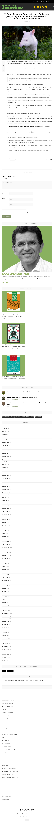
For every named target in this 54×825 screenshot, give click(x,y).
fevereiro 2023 (5, 541)
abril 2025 (4, 470)
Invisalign (3, 737)
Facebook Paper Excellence (7, 728)
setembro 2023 (5, 522)
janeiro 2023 (5, 544)
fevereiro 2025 (5, 475)
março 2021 (4, 605)
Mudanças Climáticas (25, 416)
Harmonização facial (5, 740)
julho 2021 (4, 594)
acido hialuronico (11, 762)
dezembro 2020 (5, 613)
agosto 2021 (4, 591)
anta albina (12, 159)
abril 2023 (4, 536)
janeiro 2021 (4, 610)
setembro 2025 (5, 456)
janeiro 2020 (5, 643)
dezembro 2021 (5, 580)
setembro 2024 (5, 489)
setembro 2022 (5, 555)
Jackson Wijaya (6, 786)
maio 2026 (4, 434)
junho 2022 (4, 563)
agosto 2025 (5, 459)
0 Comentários (15, 394)
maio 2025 (4, 467)
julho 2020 (4, 627)
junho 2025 (4, 464)
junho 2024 (4, 497)
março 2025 (4, 472)
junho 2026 (4, 431)
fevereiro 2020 (5, 640)
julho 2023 (4, 527)
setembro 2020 (5, 621)
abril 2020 (4, 635)
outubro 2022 (5, 552)
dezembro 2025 (5, 448)
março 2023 (4, 538)
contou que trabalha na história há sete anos (24, 126)
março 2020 (4, 638)
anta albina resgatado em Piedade (20, 61)
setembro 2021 (5, 588)
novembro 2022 (5, 550)
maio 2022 (4, 566)
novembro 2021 (5, 583)
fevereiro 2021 (5, 607)
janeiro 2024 (5, 511)
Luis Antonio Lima (7, 690)
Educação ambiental (5, 416)
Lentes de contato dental (6, 724)
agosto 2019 (4, 657)
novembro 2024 (5, 483)
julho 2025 (4, 461)
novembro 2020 (5, 616)
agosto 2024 (5, 492)
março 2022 (4, 572)
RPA (9, 780)
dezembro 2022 (5, 547)
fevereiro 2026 (5, 442)
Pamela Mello (7, 765)
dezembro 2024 (5, 481)
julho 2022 (4, 561)
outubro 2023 (5, 519)
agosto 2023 (5, 525)
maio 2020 (4, 632)
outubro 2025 (5, 453)
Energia (12, 416)
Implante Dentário (5, 793)
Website (3, 204)
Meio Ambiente (27, 21)
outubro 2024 (5, 486)
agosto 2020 (5, 624)
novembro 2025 (5, 450)
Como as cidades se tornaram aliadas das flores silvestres (22, 397)
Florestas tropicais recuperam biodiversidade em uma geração (23, 391)
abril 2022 (4, 569)
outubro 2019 (5, 651)
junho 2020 (4, 629)
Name (3, 193)
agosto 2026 (5, 426)
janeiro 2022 (5, 577)
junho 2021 (4, 596)
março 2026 (4, 439)
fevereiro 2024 (5, 508)
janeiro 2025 (5, 478)
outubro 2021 (5, 585)
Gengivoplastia (4, 790)
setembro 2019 (5, 654)
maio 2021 (4, 599)
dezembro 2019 (5, 646)
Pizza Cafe (4, 709)
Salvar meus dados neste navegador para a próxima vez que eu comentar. (18, 212)
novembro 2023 (5, 516)
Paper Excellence (9, 703)
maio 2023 (4, 533)
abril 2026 (4, 437)
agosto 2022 (5, 558)
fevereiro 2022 (5, 574)
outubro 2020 (5, 618)
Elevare (3, 721)
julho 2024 (4, 494)
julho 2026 (4, 428)
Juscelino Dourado (9, 731)
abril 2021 (4, 602)
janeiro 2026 (5, 445)
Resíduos (32, 416)
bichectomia (10, 759)
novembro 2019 (5, 649)
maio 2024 (4, 500)
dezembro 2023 (5, 514)
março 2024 (4, 505)
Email (3, 198)
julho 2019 (4, 660)
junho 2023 (4, 530)
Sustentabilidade (38, 416)
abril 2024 (4, 503)
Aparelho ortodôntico (5, 799)
